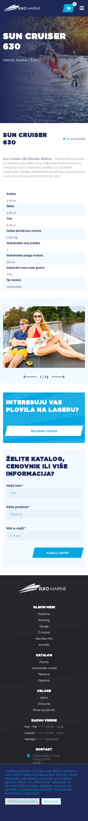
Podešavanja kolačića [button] (22, 801)
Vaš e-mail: (16, 528)
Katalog (44, 620)
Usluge (44, 626)
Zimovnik (44, 704)
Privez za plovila (44, 710)
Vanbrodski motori (44, 668)
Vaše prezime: (18, 507)
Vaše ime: (14, 486)
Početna (44, 614)
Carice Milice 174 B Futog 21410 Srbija (46, 759)
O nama (44, 632)
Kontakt (44, 644)
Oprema (44, 680)
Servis (44, 697)
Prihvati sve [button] (51, 801)
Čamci (35, 60)
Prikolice (44, 674)
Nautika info (44, 638)
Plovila (44, 662)
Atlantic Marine (15, 60)
